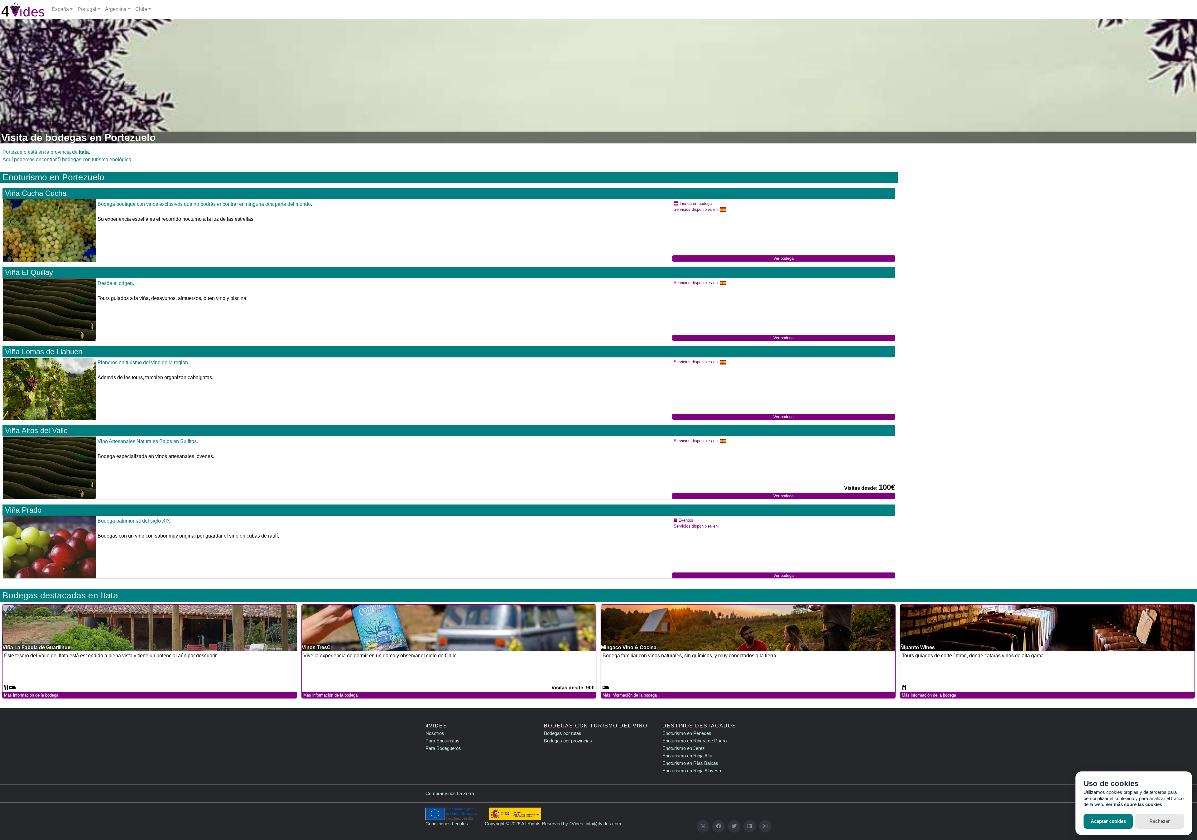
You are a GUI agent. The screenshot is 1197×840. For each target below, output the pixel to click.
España (60, 9)
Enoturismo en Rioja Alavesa (691, 770)
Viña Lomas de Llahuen (43, 351)
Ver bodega (783, 258)
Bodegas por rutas (562, 733)
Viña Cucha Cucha (35, 193)
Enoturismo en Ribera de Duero (694, 740)
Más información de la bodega (31, 695)
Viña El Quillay (29, 272)
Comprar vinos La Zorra (449, 793)
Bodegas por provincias (568, 740)
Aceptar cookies (1108, 821)
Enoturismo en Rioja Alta (687, 755)
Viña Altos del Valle (36, 430)
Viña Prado (23, 510)
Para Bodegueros (443, 748)
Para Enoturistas (442, 740)
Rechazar (1159, 821)
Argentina (116, 9)
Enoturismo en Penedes (686, 733)
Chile (141, 9)
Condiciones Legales (446, 823)
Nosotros (434, 733)
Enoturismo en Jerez (683, 748)
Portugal (87, 9)
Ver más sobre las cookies (1133, 804)
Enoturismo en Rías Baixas (690, 763)
